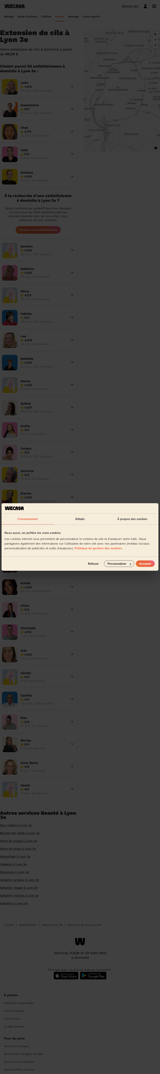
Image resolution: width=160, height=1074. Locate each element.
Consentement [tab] (28, 518)
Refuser (93, 563)
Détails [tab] (80, 518)
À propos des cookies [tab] (132, 518)
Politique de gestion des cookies (98, 548)
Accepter (145, 563)
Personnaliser (117, 563)
